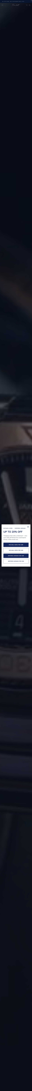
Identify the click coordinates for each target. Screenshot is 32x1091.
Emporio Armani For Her (16, 555)
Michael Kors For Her (16, 545)
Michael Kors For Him (16, 550)
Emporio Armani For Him (16, 561)
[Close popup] (28, 527)
